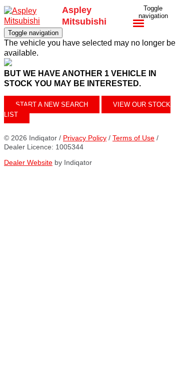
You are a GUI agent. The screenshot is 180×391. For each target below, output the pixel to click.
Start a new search (52, 104)
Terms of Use (133, 138)
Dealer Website (28, 162)
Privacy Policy (84, 138)
